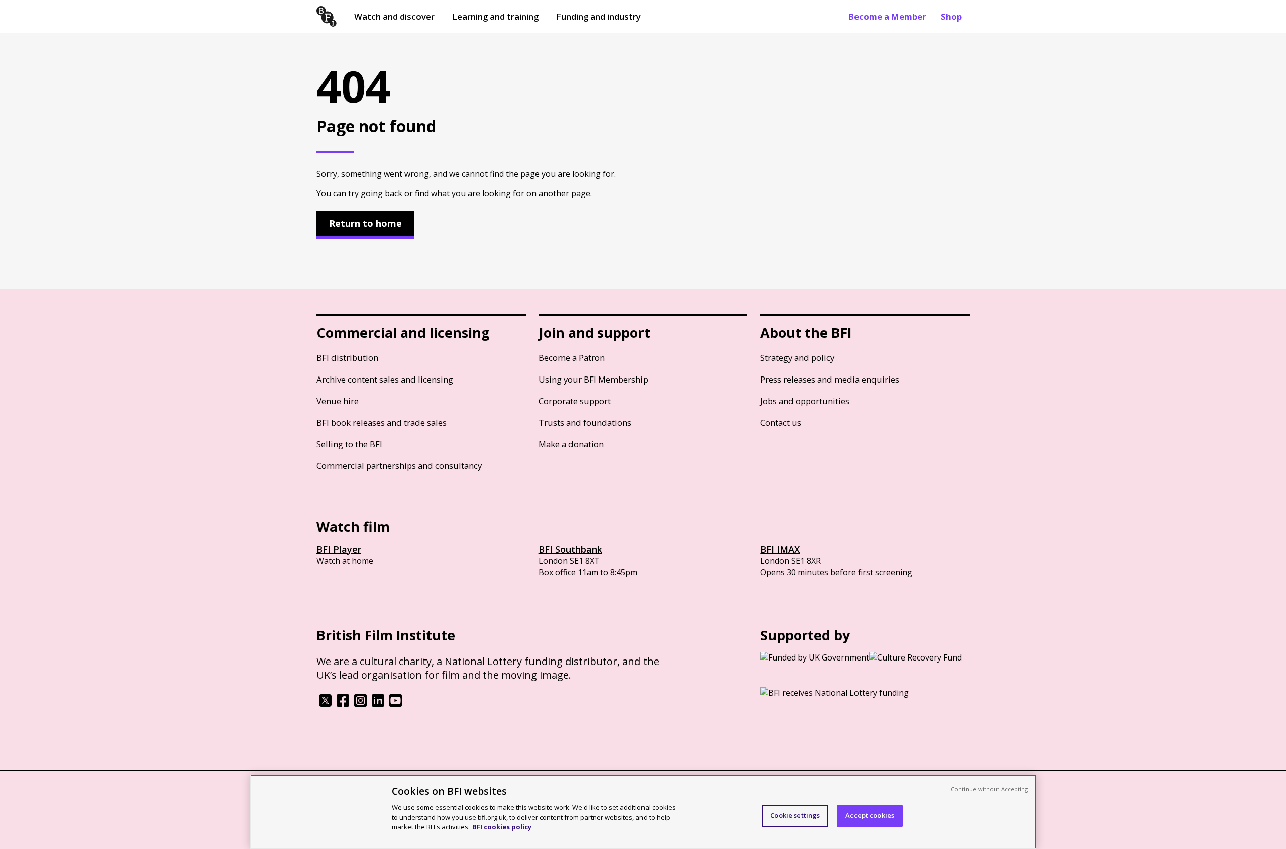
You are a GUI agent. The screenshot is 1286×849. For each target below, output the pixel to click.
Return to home (365, 223)
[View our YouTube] (395, 703)
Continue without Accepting (989, 789)
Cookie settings (795, 815)
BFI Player (338, 549)
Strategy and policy (797, 357)
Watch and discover (394, 16)
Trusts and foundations (585, 422)
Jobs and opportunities (804, 401)
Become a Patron (572, 357)
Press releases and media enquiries (829, 379)
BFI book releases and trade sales (381, 422)
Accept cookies (869, 815)
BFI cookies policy (501, 826)
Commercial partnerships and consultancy (399, 465)
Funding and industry (598, 16)
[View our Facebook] (343, 703)
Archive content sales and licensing (384, 379)
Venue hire (337, 401)
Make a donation (571, 444)
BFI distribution (347, 357)
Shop (951, 16)
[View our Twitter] (325, 703)
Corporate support (575, 401)
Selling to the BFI (349, 444)
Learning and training (495, 16)
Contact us (780, 422)
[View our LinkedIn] (378, 703)
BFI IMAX (780, 549)
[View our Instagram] (360, 703)
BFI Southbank (570, 549)
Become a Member (887, 16)
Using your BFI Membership (593, 379)
